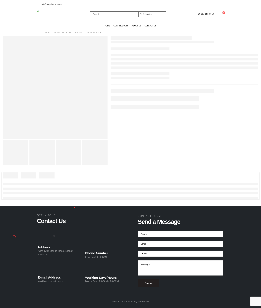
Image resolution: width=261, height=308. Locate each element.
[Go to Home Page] (39, 32)
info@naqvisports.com (50, 281)
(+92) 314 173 (93, 256)
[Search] (162, 14)
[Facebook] (206, 4)
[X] (211, 4)
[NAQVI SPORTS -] (47, 14)
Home (107, 26)
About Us (136, 26)
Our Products (121, 26)
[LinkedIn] (222, 4)
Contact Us (151, 26)
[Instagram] (217, 4)
